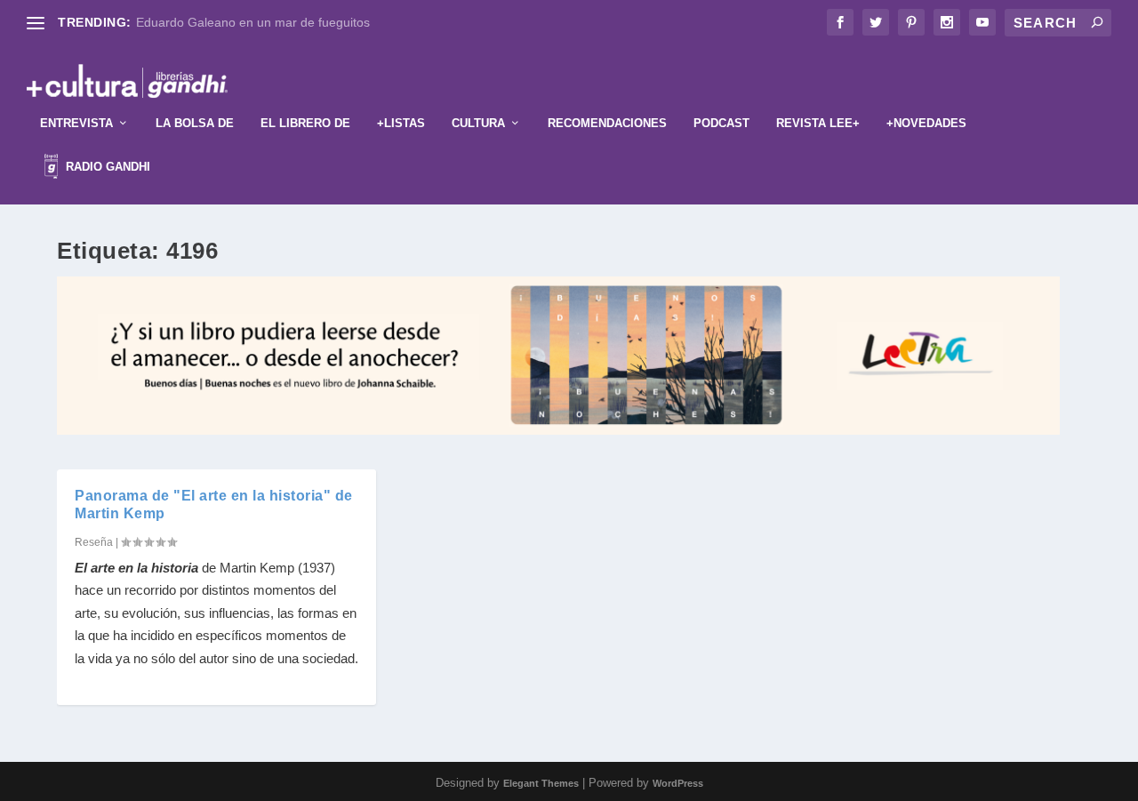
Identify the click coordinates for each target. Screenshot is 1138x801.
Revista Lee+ (818, 123)
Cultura (478, 123)
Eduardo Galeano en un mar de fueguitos (253, 22)
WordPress (678, 783)
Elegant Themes (541, 783)
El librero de (305, 123)
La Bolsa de (195, 123)
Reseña (94, 542)
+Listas (401, 123)
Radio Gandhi (106, 166)
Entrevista (76, 123)
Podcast (721, 123)
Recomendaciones (607, 123)
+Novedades (926, 123)
